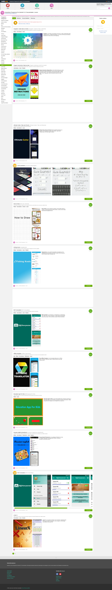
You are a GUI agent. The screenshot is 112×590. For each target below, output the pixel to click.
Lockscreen (3, 66)
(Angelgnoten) (23, 247)
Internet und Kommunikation (6, 26)
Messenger (3, 69)
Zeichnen (2, 101)
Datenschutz (3, 49)
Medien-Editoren (4, 68)
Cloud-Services (3, 46)
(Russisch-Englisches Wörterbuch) (35, 432)
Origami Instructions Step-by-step (21, 65)
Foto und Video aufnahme (5, 54)
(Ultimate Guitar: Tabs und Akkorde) (37, 125)
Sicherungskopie (4, 80)
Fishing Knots (17, 247)
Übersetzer (3, 93)
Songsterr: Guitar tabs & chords (21, 28)
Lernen (2, 65)
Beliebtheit (19, 18)
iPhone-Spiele (9, 572)
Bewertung (33, 18)
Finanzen (2, 52)
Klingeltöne (9, 573)
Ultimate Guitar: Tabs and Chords (21, 125)
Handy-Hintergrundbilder (11, 576)
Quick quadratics (26, 165)
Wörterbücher (3, 99)
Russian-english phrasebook (20, 432)
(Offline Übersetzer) (26, 353)
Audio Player (3, 35)
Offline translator (17, 353)
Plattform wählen (103, 32)
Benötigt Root (3, 41)
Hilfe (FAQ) (57, 580)
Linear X (16, 515)
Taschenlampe (3, 88)
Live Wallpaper (9, 575)
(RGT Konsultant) (25, 310)
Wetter (2, 96)
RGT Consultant (17, 310)
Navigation (3, 28)
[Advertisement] (6, 123)
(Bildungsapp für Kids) (30, 394)
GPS (2, 57)
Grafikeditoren (3, 58)
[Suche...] (109, 8)
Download (88, 60)
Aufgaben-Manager (4, 36)
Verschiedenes (3, 31)
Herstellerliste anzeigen (103, 30)
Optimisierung (3, 74)
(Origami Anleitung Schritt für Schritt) (37, 65)
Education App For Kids (19, 394)
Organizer (2, 76)
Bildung (2, 23)
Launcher (2, 63)
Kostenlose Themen (10, 578)
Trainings (2, 90)
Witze (2, 98)
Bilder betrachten (4, 43)
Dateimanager (3, 47)
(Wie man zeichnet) (24, 203)
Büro (2, 25)
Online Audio (3, 71)
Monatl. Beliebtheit (25, 18)
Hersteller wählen (59, 576)
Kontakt (57, 579)
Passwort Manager (4, 77)
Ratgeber (2, 79)
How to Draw (17, 203)
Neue (14, 18)
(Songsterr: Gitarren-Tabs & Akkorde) (37, 28)
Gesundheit (3, 55)
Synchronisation (4, 85)
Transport (2, 91)
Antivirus (2, 33)
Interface (2, 60)
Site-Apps (2, 82)
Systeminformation (4, 87)
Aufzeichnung (3, 38)
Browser (2, 44)
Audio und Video (4, 22)
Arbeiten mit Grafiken (4, 20)
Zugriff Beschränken (4, 102)
